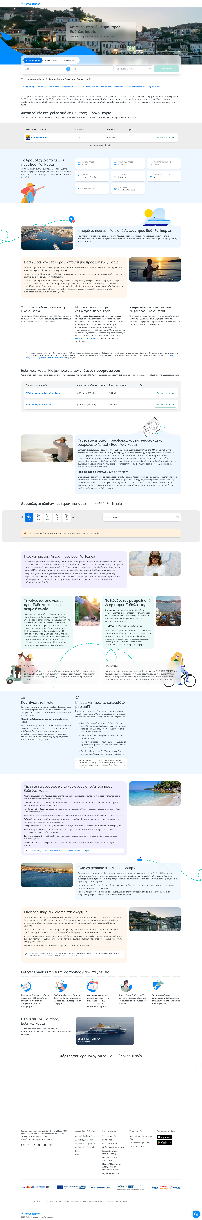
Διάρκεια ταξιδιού (70, 86)
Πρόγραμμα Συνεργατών (113, 1147)
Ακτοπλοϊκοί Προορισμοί (86, 1143)
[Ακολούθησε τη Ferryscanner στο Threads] (50, 1145)
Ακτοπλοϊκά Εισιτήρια (85, 1136)
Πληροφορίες (27, 86)
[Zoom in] (199, 1064)
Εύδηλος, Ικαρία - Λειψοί (86, 338)
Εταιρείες (41, 86)
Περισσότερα (154, 86)
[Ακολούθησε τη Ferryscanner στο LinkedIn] (39, 1145)
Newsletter (107, 1140)
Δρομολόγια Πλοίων (84, 1140)
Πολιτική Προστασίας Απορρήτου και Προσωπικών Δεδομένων (113, 1167)
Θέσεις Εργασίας (109, 1143)
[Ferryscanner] (30, 3)
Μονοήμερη (106, 86)
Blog (77, 1154)
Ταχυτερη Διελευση (90, 86)
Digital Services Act (110, 1173)
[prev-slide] (22, 517)
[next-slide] (73, 517)
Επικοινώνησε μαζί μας (140, 1142)
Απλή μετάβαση (33, 60)
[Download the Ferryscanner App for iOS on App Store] (164, 1137)
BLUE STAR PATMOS (89, 1038)
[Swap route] (68, 69)
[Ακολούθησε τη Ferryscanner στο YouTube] (44, 1145)
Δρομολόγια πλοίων (36, 79)
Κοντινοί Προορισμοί (135, 86)
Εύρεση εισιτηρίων (165, 137)
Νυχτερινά (118, 86)
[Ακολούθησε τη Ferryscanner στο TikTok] (33, 1145)
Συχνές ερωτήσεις (138, 1146)
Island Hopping (70, 60)
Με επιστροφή (51, 60)
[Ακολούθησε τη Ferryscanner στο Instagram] (28, 1145)
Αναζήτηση (166, 68)
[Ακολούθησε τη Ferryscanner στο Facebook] (22, 1145)
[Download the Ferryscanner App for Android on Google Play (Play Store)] (164, 1142)
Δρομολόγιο (54, 86)
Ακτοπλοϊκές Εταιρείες (85, 1147)
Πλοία (78, 1151)
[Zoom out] (199, 1068)
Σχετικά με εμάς (109, 1136)
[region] (101, 1093)
